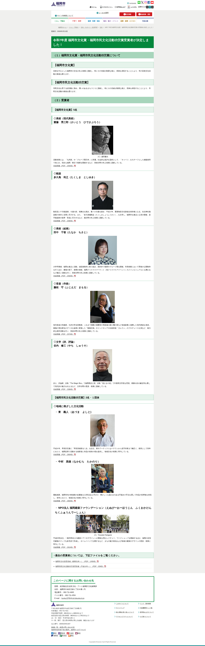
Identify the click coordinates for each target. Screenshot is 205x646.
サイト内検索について (65, 15)
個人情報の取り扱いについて (125, 612)
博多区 (62, 633)
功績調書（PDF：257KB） (63, 334)
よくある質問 (103, 13)
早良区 (64, 635)
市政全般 (145, 21)
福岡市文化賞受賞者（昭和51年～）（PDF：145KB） (76, 561)
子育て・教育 (76, 21)
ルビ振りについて (145, 616)
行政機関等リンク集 (146, 608)
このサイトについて (122, 603)
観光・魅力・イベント (110, 21)
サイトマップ (120, 608)
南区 (79, 633)
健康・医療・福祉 (94, 21)
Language (132, 3)
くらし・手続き (59, 21)
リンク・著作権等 (145, 603)
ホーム (94, 7)
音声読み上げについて (147, 612)
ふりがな (134, 7)
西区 (72, 635)
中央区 (71, 633)
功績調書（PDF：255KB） (63, 166)
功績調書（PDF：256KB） (63, 276)
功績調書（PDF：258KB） (63, 221)
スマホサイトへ (107, 7)
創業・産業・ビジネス (128, 21)
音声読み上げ (120, 7)
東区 (55, 633)
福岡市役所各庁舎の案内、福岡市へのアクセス (68, 630)
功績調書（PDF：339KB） (63, 389)
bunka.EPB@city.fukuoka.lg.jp (73, 598)
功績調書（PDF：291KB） (63, 547)
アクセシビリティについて (124, 616)
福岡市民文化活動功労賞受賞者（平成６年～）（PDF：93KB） (79, 566)
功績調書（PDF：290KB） (63, 454)
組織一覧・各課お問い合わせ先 (63, 627)
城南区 (55, 635)
